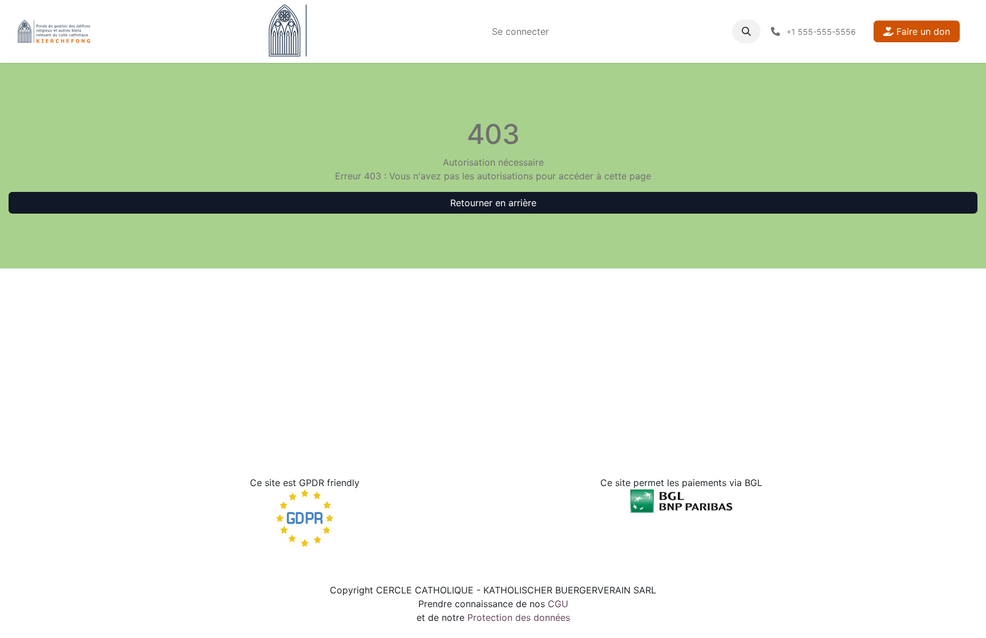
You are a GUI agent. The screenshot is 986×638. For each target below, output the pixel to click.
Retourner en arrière (493, 202)
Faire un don (922, 31)
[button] (746, 31)
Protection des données (518, 617)
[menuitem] (520, 31)
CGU (558, 603)
